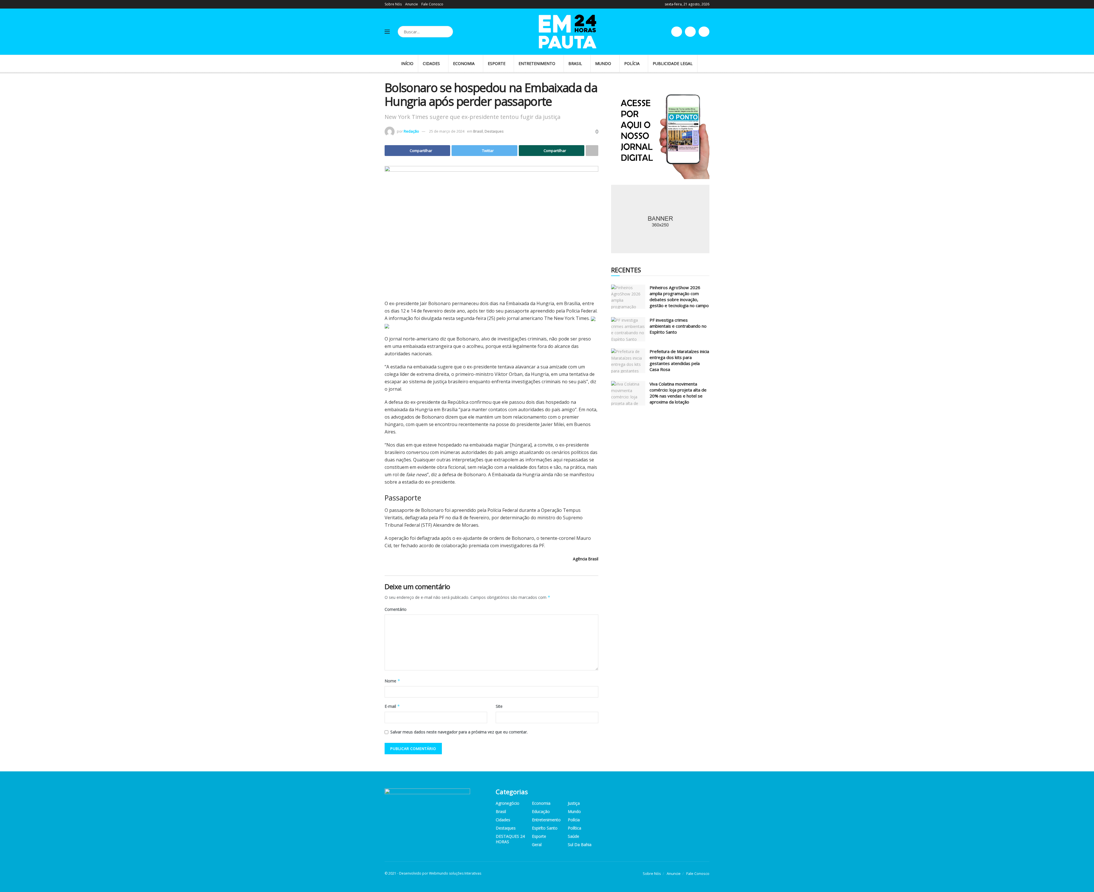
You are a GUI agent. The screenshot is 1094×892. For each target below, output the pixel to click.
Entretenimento (537, 63)
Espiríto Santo (545, 828)
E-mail (392, 706)
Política (574, 828)
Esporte (496, 63)
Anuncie (411, 4)
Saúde (573, 836)
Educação (541, 811)
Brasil (575, 63)
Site (499, 706)
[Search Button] (447, 31)
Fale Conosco (432, 4)
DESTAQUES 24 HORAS (510, 839)
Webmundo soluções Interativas (455, 873)
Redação (411, 131)
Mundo (603, 63)
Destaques (494, 131)
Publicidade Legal (673, 63)
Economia (464, 63)
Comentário (396, 609)
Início (407, 63)
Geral (537, 844)
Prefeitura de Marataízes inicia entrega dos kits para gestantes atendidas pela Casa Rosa (679, 360)
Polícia (632, 63)
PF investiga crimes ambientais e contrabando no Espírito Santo (678, 326)
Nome (392, 681)
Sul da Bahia (579, 844)
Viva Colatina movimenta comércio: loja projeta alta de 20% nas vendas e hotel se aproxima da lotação (678, 393)
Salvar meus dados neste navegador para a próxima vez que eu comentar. (459, 732)
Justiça (574, 803)
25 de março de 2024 (446, 131)
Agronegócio (507, 803)
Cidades (431, 63)
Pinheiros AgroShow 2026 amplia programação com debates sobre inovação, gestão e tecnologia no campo (679, 296)
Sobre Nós (393, 4)
